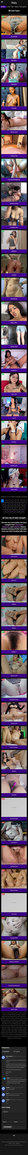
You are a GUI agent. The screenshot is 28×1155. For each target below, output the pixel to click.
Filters (3, 6)
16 (24, 504)
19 (10, 507)
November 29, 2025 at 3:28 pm (16, 1093)
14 (17, 504)
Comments (7, 1051)
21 (17, 507)
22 (21, 507)
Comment (5, 1111)
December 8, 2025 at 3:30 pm (17, 1099)
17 (3, 507)
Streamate (6, 527)
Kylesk (8, 1078)
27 (15, 511)
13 (14, 504)
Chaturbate (19, 525)
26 (12, 511)
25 (8, 511)
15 (21, 504)
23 (24, 507)
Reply (7, 1075)
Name (4, 1121)
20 (14, 507)
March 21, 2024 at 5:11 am (19, 1056)
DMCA (10, 1143)
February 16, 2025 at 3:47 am (17, 1087)
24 (5, 511)
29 (22, 511)
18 (7, 507)
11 (7, 504)
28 (19, 511)
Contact (18, 1143)
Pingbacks (18, 1051)
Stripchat (16, 527)
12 (10, 504)
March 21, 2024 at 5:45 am (16, 1078)
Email (16, 1121)
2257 (13, 1143)
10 (3, 504)
